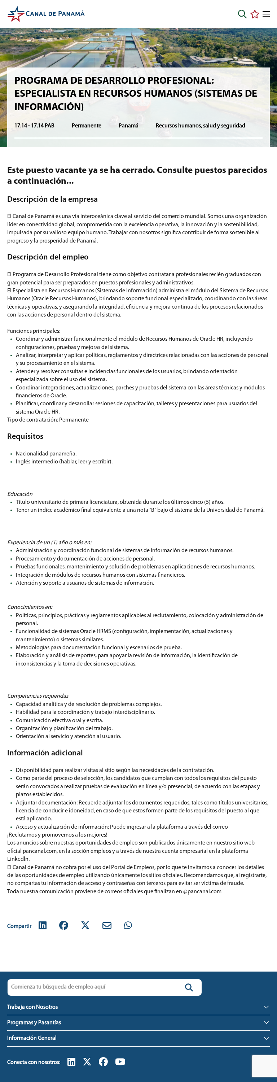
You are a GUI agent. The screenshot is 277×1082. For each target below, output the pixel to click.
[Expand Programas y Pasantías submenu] (266, 1022)
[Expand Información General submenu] (266, 1038)
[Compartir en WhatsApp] (128, 926)
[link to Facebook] (103, 1062)
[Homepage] (46, 14)
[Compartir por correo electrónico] (106, 926)
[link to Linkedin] (71, 1062)
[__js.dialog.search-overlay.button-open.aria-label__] (242, 14)
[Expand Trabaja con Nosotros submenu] (266, 1007)
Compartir (19, 926)
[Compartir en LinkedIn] (43, 926)
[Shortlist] (254, 14)
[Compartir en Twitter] (85, 926)
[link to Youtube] (120, 1062)
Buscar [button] (189, 987)
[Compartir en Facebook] (63, 926)
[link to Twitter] (87, 1062)
